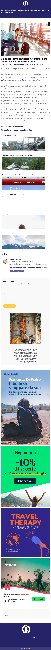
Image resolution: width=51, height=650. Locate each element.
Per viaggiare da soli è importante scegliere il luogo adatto (17, 155)
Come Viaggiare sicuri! (8, 214)
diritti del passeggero (6, 80)
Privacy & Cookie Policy (35, 637)
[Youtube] (28, 643)
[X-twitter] (25, 643)
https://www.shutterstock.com (15, 126)
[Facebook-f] (23, 643)
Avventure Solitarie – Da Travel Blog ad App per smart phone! (18, 174)
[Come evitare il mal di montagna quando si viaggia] (23, 246)
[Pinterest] (31, 643)
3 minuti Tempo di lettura (37, 64)
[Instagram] (20, 643)
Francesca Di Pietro (7, 64)
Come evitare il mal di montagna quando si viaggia (15, 233)
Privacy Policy (6, 615)
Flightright (23, 79)
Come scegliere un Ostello (9, 135)
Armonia (28, 648)
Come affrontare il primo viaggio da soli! (13, 194)
